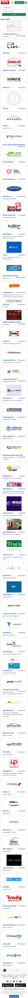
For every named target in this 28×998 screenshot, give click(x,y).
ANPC (14, 978)
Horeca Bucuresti (9, 215)
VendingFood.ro (9, 417)
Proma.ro (6, 341)
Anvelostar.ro (8, 963)
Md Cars (6, 811)
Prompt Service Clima (11, 690)
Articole (3, 975)
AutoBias (6, 887)
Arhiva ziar (11, 975)
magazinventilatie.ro (10, 379)
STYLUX (5, 108)
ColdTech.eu (7, 671)
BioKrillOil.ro (7, 234)
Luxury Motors (8, 868)
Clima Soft (6, 944)
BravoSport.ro (8, 489)
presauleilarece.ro (9, 532)
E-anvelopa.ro (8, 595)
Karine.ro (6, 87)
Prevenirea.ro (8, 292)
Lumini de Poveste (9, 614)
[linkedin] (14, 981)
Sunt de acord (14, 996)
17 (20, 970)
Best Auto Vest (8, 733)
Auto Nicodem (8, 162)
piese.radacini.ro (9, 436)
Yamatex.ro (7, 633)
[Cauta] (13, 2)
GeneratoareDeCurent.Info (13, 455)
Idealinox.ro (7, 196)
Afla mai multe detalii (18, 993)
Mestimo (6, 304)
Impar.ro (6, 792)
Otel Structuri (8, 513)
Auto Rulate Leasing (10, 276)
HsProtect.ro (7, 398)
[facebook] (7, 981)
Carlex (5, 126)
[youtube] (20, 981)
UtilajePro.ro (7, 771)
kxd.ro (5, 255)
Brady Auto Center (10, 906)
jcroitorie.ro (7, 575)
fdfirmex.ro (7, 830)
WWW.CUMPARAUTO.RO (12, 322)
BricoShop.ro (7, 476)
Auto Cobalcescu (9, 179)
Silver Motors (8, 849)
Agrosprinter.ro (8, 710)
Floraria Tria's (8, 555)
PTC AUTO (6, 752)
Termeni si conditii (20, 975)
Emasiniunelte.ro (9, 360)
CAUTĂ (14, 14)
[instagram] (11, 981)
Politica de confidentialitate (10, 977)
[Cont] (26, 2)
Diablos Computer (9, 70)
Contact (22, 977)
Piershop (6, 53)
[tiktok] (17, 981)
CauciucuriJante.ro (10, 925)
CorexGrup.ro (8, 652)
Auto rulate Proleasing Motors (14, 145)
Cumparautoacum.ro (10, 34)
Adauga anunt (20, 2)
